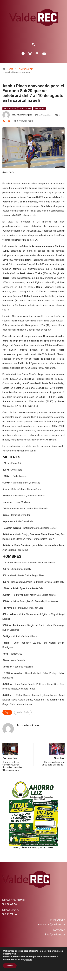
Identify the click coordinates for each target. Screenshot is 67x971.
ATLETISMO (25, 109)
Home (10, 69)
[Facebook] (23, 53)
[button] (33, 44)
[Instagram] (37, 53)
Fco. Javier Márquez (22, 115)
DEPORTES (40, 109)
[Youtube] (44, 53)
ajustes (28, 959)
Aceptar (9, 965)
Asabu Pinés (22, 712)
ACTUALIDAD (26, 69)
